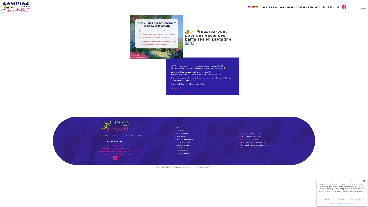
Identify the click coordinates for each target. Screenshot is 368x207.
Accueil (179, 128)
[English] (249, 7)
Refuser (341, 200)
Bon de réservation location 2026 (254, 142)
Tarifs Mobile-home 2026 (250, 133)
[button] (364, 181)
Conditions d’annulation (250, 148)
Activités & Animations (185, 139)
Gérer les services (323, 195)
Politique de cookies (333, 203)
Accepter (325, 200)
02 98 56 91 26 (331, 7)
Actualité (180, 148)
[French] (252, 7)
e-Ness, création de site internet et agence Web (191, 167)
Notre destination (183, 142)
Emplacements (183, 133)
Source (174, 88)
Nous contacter (183, 151)
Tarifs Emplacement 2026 (251, 136)
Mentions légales (115, 146)
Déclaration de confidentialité (348, 203)
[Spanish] (256, 7)
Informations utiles (184, 145)
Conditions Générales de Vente (115, 154)
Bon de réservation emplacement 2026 (256, 145)
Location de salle (183, 154)
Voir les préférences (357, 200)
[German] (254, 7)
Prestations (181, 136)
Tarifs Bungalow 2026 (249, 139)
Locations (180, 131)
